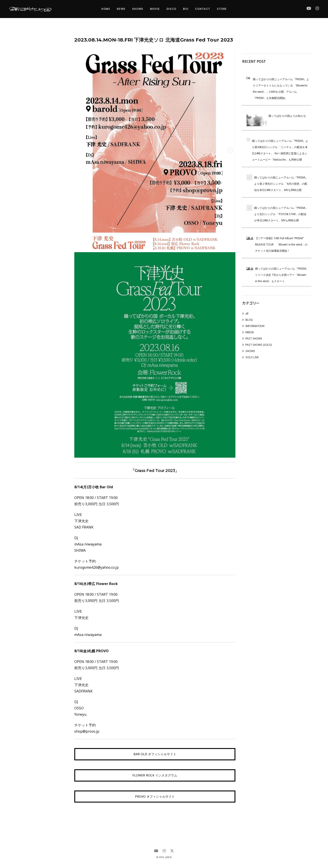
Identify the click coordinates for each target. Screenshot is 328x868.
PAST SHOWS (253, 338)
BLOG (249, 320)
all (246, 313)
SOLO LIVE (252, 357)
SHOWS (250, 351)
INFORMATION (254, 326)
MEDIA (249, 332)
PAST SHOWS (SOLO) (258, 345)
